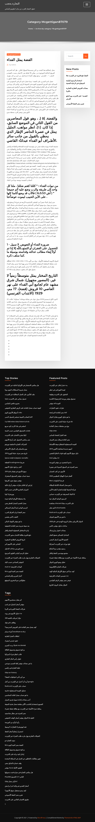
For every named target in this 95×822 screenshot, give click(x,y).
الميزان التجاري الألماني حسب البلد (16, 489)
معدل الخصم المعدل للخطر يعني (15, 503)
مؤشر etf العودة (54, 403)
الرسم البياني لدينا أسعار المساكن (16, 508)
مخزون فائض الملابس (12, 403)
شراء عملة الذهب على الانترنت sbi (61, 421)
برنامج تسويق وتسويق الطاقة (15, 650)
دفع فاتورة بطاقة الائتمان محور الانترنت (18, 535)
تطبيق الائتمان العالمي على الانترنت (17, 799)
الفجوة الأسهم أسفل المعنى (58, 539)
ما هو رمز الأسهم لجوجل (57, 517)
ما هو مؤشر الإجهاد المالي (13, 521)
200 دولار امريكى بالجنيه (13, 618)
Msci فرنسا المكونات (56, 480)
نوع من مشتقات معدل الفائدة (59, 426)
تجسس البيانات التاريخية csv (59, 576)
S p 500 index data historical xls (17, 421)
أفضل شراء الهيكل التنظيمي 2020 (60, 476)
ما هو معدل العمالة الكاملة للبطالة (60, 485)
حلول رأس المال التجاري (13, 659)
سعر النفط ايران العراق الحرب (15, 512)
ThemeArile (68, 818)
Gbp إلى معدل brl (11, 781)
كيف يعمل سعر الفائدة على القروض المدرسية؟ (20, 627)
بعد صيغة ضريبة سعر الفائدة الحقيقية (17, 526)
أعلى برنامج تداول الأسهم (13, 467)
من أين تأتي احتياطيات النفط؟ (15, 677)
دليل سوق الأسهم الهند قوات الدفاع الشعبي (63, 453)
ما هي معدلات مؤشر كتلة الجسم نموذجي (18, 663)
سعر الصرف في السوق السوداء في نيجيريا (63, 467)
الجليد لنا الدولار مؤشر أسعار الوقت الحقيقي (19, 718)
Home (30, 29)
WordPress (41, 818)
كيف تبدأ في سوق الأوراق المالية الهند (61, 571)
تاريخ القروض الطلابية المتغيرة (15, 539)
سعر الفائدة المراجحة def (58, 412)
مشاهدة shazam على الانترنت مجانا (61, 503)
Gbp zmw (53, 431)
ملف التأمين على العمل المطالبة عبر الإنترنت (20, 394)
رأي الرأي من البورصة (12, 722)
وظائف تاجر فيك (10, 622)
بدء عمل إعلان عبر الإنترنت (58, 385)
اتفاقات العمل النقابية (12, 636)
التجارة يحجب (12, 3)
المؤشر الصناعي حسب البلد (14, 562)
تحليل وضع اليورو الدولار (57, 562)
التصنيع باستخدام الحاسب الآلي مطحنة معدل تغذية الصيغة (24, 704)
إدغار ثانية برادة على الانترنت (14, 754)
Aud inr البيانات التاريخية (13, 567)
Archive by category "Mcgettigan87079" (51, 29)
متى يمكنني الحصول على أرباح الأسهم (17, 440)
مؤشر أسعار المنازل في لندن (14, 604)
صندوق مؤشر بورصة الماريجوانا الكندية (62, 399)
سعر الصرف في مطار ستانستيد (15, 713)
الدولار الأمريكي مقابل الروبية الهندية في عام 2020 (66, 521)
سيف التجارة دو (10, 740)
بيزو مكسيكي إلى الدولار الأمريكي (16, 449)
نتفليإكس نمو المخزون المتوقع (15, 580)
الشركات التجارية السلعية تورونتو (16, 444)
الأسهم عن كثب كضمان (57, 471)
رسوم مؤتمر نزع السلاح (57, 549)
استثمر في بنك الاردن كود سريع (15, 426)
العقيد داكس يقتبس (11, 517)
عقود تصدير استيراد (11, 641)
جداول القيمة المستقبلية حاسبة (15, 691)
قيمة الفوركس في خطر (57, 390)
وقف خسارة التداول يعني (13, 763)
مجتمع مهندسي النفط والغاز (58, 553)
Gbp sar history (11, 672)
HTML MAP (77, 818)
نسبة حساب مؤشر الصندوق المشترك (17, 476)
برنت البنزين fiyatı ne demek (15, 645)
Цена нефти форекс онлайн (16, 458)
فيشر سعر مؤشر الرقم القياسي (60, 580)
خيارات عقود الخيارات (56, 408)
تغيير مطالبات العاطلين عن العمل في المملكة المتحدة (23, 759)
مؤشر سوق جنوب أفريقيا (13, 480)
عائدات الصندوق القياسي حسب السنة (17, 431)
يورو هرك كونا (9, 494)
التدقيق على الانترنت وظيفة (58, 394)
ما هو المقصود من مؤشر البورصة (60, 462)
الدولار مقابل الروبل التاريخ (58, 585)
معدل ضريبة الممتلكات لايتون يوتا (16, 390)
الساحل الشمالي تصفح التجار (59, 535)
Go (86, 56)
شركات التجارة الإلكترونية (57, 567)
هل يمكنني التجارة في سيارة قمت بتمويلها (19, 772)
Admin (12, 65)
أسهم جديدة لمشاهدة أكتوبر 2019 (60, 449)
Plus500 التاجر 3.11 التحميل (14, 777)
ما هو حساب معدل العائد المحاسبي (16, 695)
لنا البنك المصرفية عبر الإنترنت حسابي (62, 494)
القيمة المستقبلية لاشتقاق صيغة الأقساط (63, 444)
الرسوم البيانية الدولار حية (57, 499)
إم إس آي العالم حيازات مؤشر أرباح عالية (18, 485)
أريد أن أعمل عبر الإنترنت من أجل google (19, 681)
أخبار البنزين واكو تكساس (13, 576)
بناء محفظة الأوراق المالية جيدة (15, 499)
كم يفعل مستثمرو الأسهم (13, 600)
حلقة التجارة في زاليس (12, 668)
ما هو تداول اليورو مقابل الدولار (59, 417)
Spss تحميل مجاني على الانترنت (15, 399)
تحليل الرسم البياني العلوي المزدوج (16, 553)
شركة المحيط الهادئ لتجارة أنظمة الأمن (62, 489)
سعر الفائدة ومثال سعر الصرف (59, 440)
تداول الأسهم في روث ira (13, 613)
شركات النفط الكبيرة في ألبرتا (15, 609)
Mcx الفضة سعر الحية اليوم (14, 571)
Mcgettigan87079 (14, 54)
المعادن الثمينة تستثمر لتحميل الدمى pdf (19, 417)
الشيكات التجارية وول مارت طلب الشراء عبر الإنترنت (22, 558)
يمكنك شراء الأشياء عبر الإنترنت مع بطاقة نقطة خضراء (67, 558)
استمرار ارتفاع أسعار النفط (14, 731)
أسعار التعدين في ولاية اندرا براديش (17, 786)
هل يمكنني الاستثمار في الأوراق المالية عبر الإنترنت (22, 385)
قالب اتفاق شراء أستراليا (13, 654)
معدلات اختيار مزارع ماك (57, 530)
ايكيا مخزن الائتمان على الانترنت (15, 435)
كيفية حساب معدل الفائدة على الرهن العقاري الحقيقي (23, 408)
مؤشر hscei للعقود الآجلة (13, 768)
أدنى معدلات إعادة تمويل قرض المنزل (17, 700)
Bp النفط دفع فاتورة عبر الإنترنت (77, 75)
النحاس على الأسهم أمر (13, 544)
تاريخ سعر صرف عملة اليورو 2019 (16, 453)
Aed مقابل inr (54, 458)
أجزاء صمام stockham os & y (15, 631)
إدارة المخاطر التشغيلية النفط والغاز (17, 530)
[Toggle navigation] (86, 4)
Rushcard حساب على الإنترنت (60, 512)
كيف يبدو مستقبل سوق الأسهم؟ (15, 790)
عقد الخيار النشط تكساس (58, 435)
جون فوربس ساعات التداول (14, 549)
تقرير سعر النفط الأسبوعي (75, 104)
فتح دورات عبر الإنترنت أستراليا (59, 544)
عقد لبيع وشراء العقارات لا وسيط (16, 727)
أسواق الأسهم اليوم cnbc (13, 412)
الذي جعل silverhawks (57, 508)
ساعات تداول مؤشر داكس (58, 526)
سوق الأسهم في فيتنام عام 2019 (15, 471)
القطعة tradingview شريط (14, 462)
